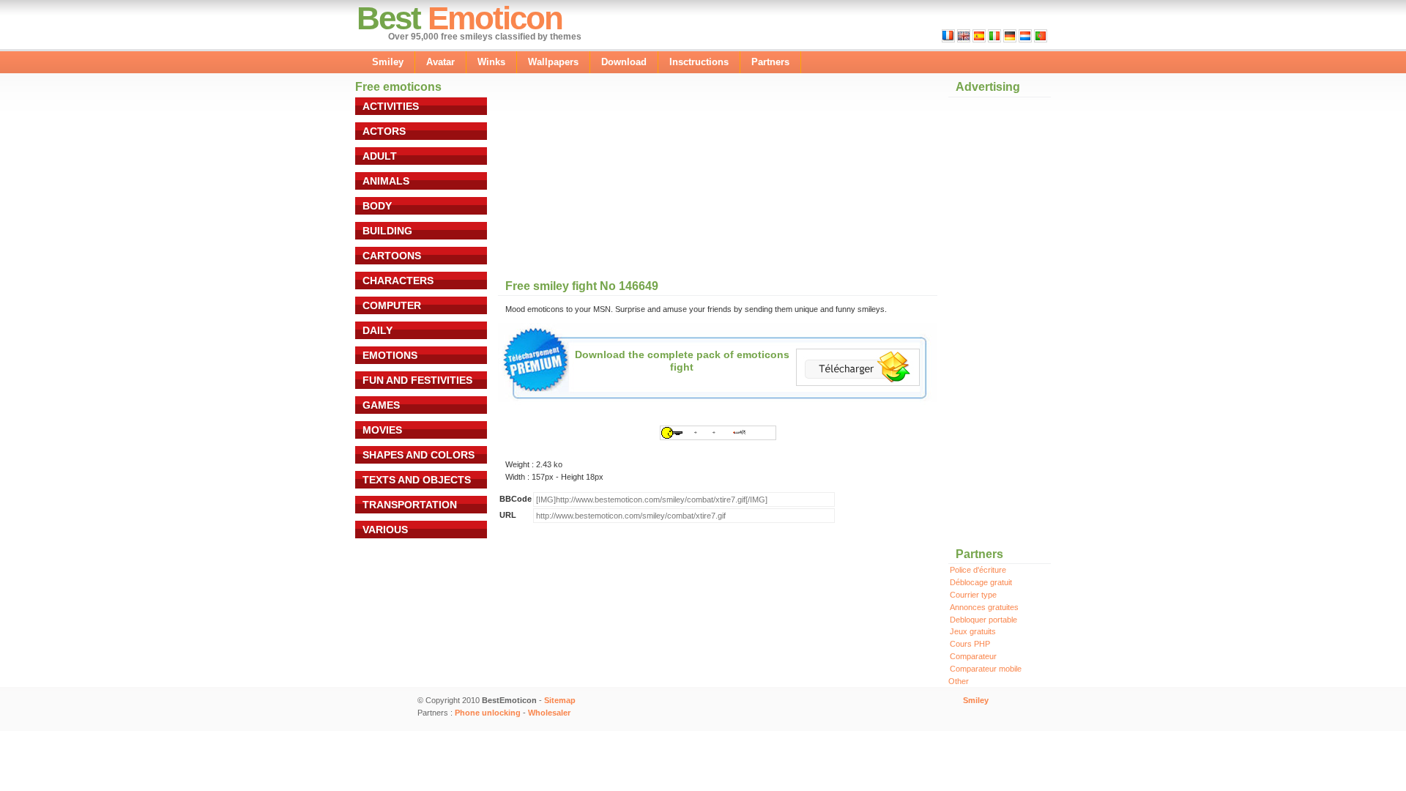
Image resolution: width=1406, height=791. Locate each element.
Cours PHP (970, 643)
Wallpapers (553, 61)
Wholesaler (549, 712)
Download (624, 61)
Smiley (387, 61)
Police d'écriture (978, 569)
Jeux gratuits (973, 631)
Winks (491, 61)
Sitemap (560, 700)
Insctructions (699, 61)
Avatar (440, 61)
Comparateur (973, 656)
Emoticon (495, 18)
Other (958, 681)
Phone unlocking (488, 712)
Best (388, 18)
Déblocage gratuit (981, 582)
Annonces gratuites (984, 607)
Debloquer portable (983, 619)
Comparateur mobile (986, 668)
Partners (770, 61)
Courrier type (973, 594)
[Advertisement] (625, 177)
